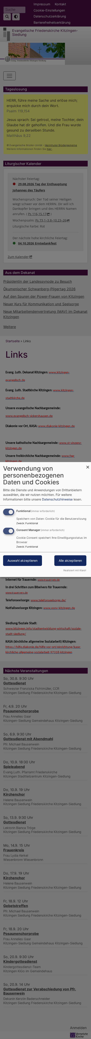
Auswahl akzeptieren (23, 560)
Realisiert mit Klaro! (74, 570)
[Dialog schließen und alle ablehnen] (87, 465)
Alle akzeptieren (70, 560)
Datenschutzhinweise (57, 499)
